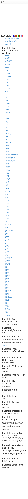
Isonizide (7, 175)
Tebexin (7, 270)
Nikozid (7, 215)
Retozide (7, 242)
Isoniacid (7, 140)
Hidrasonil (7, 105)
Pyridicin (7, 236)
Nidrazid (7, 214)
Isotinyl (7, 182)
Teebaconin (8, 275)
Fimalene (7, 99)
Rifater (6, 245)
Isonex (6, 139)
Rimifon (7, 248)
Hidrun (6, 108)
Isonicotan (7, 149)
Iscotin (6, 124)
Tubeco (7, 296)
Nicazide (7, 200)
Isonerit (7, 137)
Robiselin (7, 253)
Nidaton (7, 212)
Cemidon (7, 72)
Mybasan (7, 190)
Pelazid (7, 226)
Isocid (6, 130)
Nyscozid (7, 223)
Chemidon (7, 75)
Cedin (6, 70)
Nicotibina (7, 206)
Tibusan (7, 287)
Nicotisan (7, 209)
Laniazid (7, 187)
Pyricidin (7, 235)
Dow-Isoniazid (8, 88)
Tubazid (7, 293)
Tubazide (7, 294)
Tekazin (7, 276)
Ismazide (7, 127)
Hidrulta (7, 106)
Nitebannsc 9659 (9, 220)
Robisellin (7, 254)
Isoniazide (7, 143)
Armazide (7, 64)
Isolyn (6, 136)
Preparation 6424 (9, 230)
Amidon (7, 55)
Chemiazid (7, 73)
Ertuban (7, 93)
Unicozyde (7, 308)
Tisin (6, 288)
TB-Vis (6, 266)
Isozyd (6, 185)
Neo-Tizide (7, 191)
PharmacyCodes (7, 2)
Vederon (7, 311)
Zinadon (7, 314)
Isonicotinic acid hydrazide (11, 154)
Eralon (6, 91)
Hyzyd (6, 115)
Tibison (7, 282)
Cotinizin (7, 79)
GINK (6, 100)
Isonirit (6, 172)
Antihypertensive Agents (11, 41)
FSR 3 (6, 97)
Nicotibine (7, 208)
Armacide (7, 61)
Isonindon (7, 170)
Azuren (7, 67)
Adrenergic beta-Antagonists (12, 40)
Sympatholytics (8, 43)
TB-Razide (7, 264)
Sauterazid (7, 259)
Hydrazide (7, 112)
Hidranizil (7, 103)
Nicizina (7, 203)
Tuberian (7, 299)
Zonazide (7, 315)
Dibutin (7, 82)
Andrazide (7, 57)
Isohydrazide (8, 135)
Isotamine (7, 178)
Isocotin (7, 133)
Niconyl (7, 205)
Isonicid (7, 146)
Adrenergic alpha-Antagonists (12, 38)
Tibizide (7, 285)
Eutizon (7, 94)
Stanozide (7, 261)
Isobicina (7, 129)
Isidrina (7, 126)
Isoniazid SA (8, 142)
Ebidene (7, 90)
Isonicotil (7, 151)
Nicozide (7, 211)
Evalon (6, 96)
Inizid (6, 123)
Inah (6, 121)
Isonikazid (7, 166)
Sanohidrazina (8, 257)
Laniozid (7, 188)
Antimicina (7, 58)
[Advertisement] (14, 18)
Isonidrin (7, 164)
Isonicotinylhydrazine (10, 161)
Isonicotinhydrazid (9, 152)
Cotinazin (7, 78)
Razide (7, 241)
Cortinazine (8, 76)
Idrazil (6, 120)
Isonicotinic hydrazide (10, 155)
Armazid (7, 63)
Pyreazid (7, 233)
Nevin (6, 197)
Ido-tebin (7, 118)
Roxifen (7, 256)
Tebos (6, 273)
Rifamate (7, 244)
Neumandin (8, 196)
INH (6, 117)
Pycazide (7, 232)
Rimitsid (7, 251)
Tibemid (7, 279)
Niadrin (7, 199)
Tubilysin (7, 302)
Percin (6, 227)
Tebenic (7, 269)
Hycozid (7, 109)
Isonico (7, 148)
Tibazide (7, 278)
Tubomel (7, 303)
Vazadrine (7, 309)
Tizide (6, 291)
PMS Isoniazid (8, 224)
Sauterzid (7, 260)
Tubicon (7, 300)
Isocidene (7, 132)
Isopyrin (7, 176)
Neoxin (7, 194)
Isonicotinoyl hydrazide (10, 158)
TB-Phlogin (7, 263)
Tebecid (7, 267)
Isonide (7, 163)
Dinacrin (7, 85)
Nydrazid (7, 221)
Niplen (6, 217)
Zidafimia (7, 312)
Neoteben (7, 193)
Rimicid (7, 247)
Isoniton (7, 173)
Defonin (7, 81)
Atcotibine (7, 66)
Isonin (6, 169)
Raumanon (7, 239)
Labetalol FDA (5, 345)
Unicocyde (7, 306)
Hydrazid (7, 111)
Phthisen (7, 229)
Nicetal (6, 202)
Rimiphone (7, 250)
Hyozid (6, 114)
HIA (6, 102)
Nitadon (7, 218)
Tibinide (7, 281)
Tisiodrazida (8, 290)
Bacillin (7, 69)
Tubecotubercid (9, 297)
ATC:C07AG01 (8, 44)
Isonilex (7, 167)
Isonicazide (8, 145)
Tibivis (6, 284)
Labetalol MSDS (6, 354)
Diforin (6, 84)
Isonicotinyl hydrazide (10, 160)
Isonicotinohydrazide (10, 157)
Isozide (7, 184)
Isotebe (7, 179)
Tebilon (7, 272)
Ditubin (7, 87)
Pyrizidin (7, 238)
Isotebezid (7, 181)
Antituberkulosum (9, 60)
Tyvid (6, 305)
